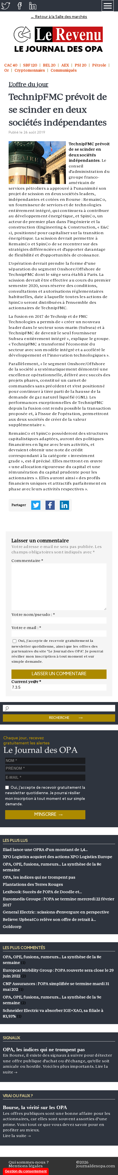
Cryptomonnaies (30, 70)
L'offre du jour (28, 84)
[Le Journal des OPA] (59, 39)
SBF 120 (30, 65)
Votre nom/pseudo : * (33, 614)
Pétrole (99, 65)
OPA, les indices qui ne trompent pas (44, 1049)
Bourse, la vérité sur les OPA (35, 1107)
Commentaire (27, 560)
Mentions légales (26, 1166)
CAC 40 (10, 65)
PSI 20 (80, 65)
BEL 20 (49, 65)
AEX (65, 65)
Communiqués (64, 70)
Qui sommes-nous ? (29, 1162)
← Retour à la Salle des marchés (59, 17)
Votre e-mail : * (26, 627)
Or (6, 70)
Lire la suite (17, 1135)
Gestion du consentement (26, 1171)
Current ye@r (26, 681)
